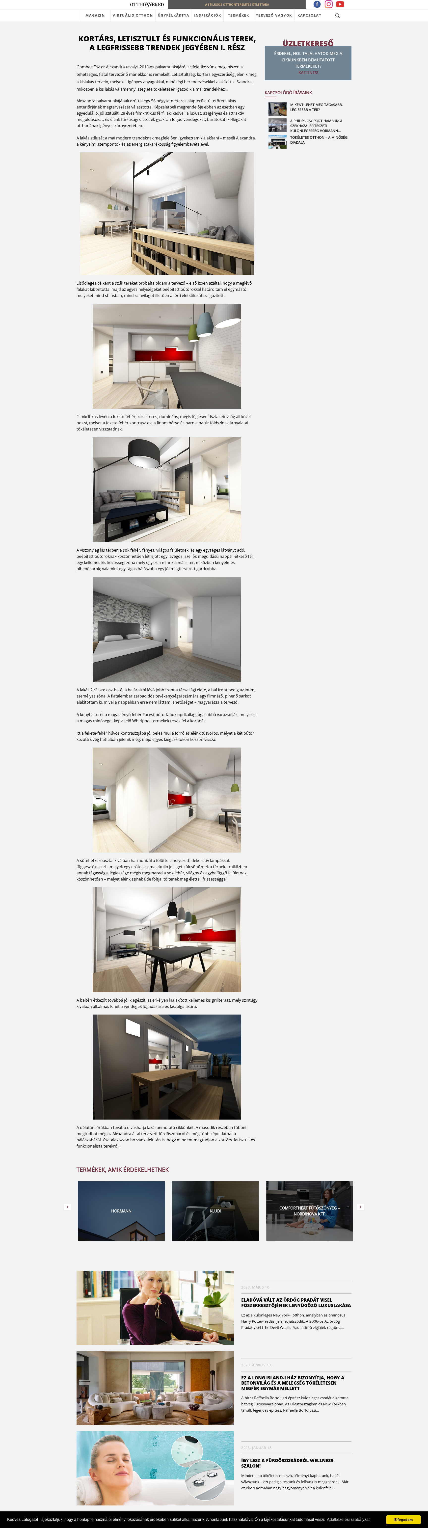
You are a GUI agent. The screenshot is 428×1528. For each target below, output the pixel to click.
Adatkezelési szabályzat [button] (348, 1519)
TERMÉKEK (238, 15)
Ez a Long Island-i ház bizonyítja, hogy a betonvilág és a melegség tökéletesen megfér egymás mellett (292, 1383)
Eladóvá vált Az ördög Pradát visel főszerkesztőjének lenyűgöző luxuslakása (296, 1302)
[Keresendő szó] (337, 15)
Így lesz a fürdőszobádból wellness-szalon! (288, 1463)
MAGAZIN (95, 15)
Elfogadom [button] (403, 1520)
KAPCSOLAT (309, 15)
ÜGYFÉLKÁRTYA (173, 15)
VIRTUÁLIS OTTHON (133, 15)
